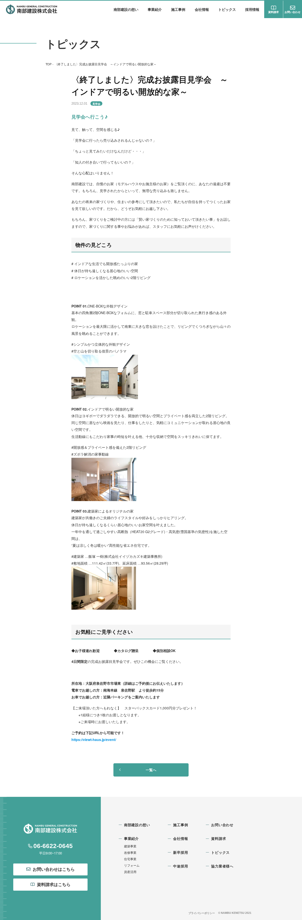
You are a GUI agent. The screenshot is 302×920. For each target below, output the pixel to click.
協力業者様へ (222, 866)
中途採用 (180, 866)
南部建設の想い (126, 9)
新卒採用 (180, 852)
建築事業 (130, 846)
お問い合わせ (222, 824)
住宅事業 (130, 859)
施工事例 (178, 9)
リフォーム (132, 865)
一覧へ (151, 769)
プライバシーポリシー (201, 913)
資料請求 (218, 838)
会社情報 (202, 9)
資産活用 (130, 871)
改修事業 (130, 852)
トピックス (227, 9)
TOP (49, 64)
